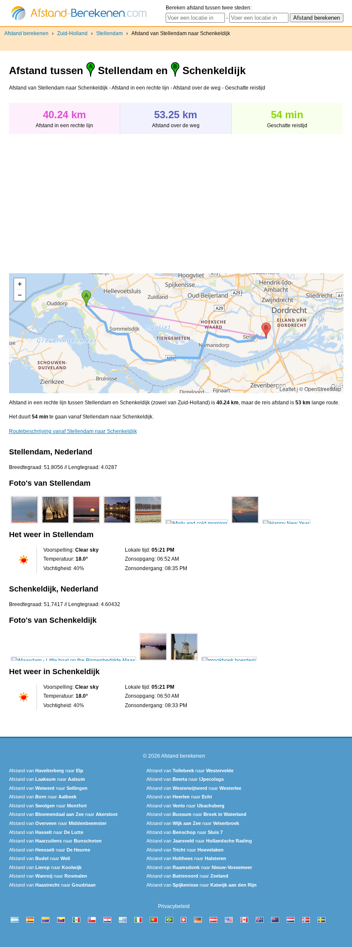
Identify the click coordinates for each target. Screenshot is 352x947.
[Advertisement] (81, 199)
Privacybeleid (174, 906)
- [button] (19, 295)
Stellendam (109, 33)
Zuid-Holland (72, 33)
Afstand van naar (46, 770)
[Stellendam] (24, 523)
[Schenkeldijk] (73, 660)
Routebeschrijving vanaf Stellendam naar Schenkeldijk (73, 431)
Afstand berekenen (26, 33)
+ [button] (19, 284)
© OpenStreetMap (320, 388)
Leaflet (287, 388)
